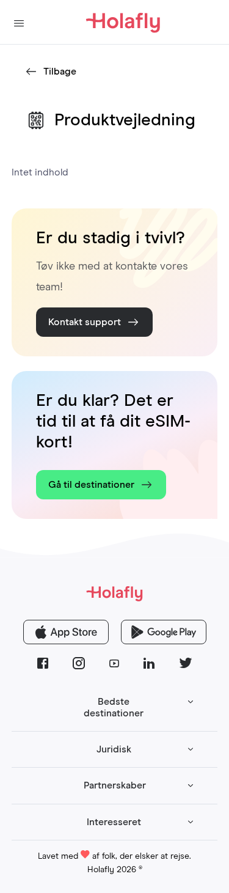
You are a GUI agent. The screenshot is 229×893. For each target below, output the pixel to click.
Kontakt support (84, 322)
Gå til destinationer (91, 485)
